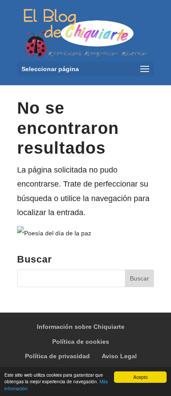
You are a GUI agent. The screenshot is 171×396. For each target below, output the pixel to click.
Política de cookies (80, 341)
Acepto (140, 377)
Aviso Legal (119, 356)
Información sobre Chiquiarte (81, 326)
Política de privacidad (57, 356)
